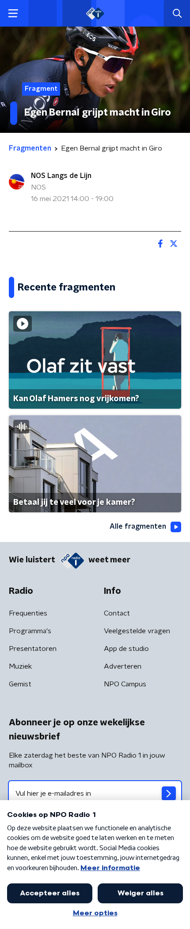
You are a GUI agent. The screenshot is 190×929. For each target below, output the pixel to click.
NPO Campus (125, 684)
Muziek (20, 666)
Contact (117, 613)
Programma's (30, 631)
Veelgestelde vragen (137, 631)
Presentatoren (33, 648)
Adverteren (122, 666)
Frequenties (28, 613)
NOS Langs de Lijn (61, 175)
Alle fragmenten (138, 526)
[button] (13, 13)
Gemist (20, 684)
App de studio (126, 648)
